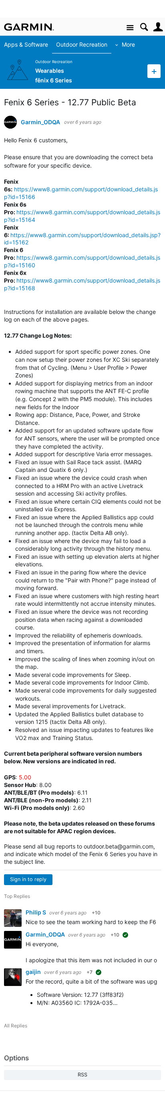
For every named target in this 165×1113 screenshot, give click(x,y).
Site (130, 28)
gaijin (34, 971)
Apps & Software (26, 44)
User (158, 27)
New (154, 71)
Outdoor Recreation (81, 44)
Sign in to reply (28, 879)
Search (144, 27)
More (128, 44)
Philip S (36, 912)
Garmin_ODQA (40, 122)
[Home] (29, 27)
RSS (82, 1075)
